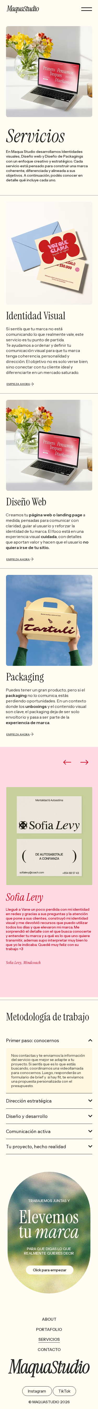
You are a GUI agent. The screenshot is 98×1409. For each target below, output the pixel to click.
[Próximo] (84, 762)
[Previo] (67, 762)
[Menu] (86, 9)
